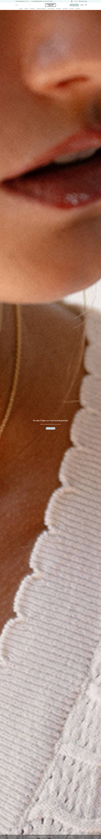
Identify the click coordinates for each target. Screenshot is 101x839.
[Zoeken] (30, 5)
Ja (55, 836)
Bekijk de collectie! (50, 428)
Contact (76, 1)
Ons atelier (71, 8)
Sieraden (21, 8)
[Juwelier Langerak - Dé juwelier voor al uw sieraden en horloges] (50, 5)
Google (85, 1)
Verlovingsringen (51, 8)
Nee (61, 836)
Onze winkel (65, 8)
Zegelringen (58, 8)
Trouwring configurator (41, 8)
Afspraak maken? (74, 5)
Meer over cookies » (68, 836)
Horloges (26, 8)
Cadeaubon (77, 8)
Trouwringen (32, 8)
